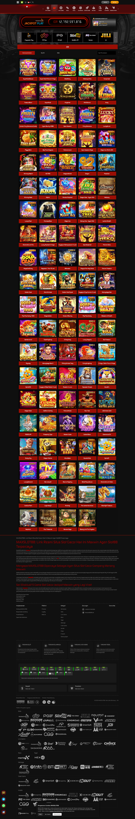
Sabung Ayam (113, 10)
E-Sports (107, 10)
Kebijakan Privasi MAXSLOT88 (56, 811)
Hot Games (48, 10)
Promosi (44, 609)
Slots (54, 10)
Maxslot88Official (89, 612)
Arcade (94, 10)
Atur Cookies (48, 814)
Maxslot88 (30, 577)
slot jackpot (25, 588)
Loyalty (44, 612)
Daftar (114, 2)
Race (67, 10)
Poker (100, 10)
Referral (44, 614)
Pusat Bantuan (20, 614)
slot (58, 558)
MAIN (68, 281)
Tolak (40, 814)
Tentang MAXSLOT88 (21, 609)
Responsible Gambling (22, 612)
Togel (74, 10)
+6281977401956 (90, 609)
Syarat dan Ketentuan (21, 617)
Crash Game (87, 10)
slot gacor (28, 550)
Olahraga (80, 10)
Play (40, 23)
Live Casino (61, 10)
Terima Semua (57, 814)
